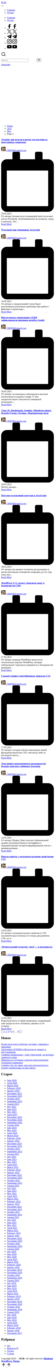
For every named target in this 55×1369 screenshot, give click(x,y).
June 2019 (12, 1286)
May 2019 (12, 1288)
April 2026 (12, 1083)
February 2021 (14, 1233)
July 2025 (11, 1106)
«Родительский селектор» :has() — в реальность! (27, 947)
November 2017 (14, 1333)
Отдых (10, 1351)
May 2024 (12, 1130)
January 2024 (13, 1141)
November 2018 (14, 1304)
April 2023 (12, 1164)
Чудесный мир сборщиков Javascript (20, 230)
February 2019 (14, 1296)
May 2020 (12, 1257)
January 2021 (13, 1236)
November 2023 (14, 1146)
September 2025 (14, 1101)
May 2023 (12, 1162)
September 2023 (14, 1151)
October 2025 (13, 1099)
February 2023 (14, 1170)
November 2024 (14, 1120)
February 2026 (14, 1088)
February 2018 (14, 1328)
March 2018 (12, 1325)
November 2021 (14, 1209)
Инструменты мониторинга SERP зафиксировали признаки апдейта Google (22, 318)
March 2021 (12, 1230)
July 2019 (11, 1283)
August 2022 (13, 1185)
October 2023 (13, 1149)
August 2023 (13, 1154)
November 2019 (14, 1272)
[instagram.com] (12, 43)
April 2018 (12, 1322)
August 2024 (13, 1125)
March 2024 (12, 1135)
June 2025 (12, 1109)
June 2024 (12, 1127)
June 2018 (12, 1317)
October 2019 (13, 1275)
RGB (3, 2)
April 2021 (12, 1228)
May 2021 (12, 1225)
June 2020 (12, 1254)
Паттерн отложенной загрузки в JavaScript (23, 495)
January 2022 (13, 1204)
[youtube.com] (12, 48)
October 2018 (13, 1307)
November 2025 (14, 1096)
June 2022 (12, 1191)
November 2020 (14, 1241)
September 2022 (14, 1183)
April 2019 (12, 1291)
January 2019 (13, 1299)
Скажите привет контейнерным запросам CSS (25, 676)
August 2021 (13, 1217)
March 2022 (12, 1199)
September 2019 (14, 1278)
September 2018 (14, 1309)
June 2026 (12, 1080)
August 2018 (13, 1312)
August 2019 (13, 1280)
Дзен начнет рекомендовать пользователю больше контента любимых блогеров (23, 764)
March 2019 (12, 1293)
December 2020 (14, 1238)
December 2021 (14, 1207)
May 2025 (12, 1112)
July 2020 (11, 1251)
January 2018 (13, 1330)
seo (8, 1345)
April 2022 (12, 1196)
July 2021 (11, 1220)
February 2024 (14, 1138)
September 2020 (14, 1246)
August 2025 (13, 1104)
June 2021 (12, 1222)
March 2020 (12, 1262)
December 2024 (14, 1117)
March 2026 (12, 1085)
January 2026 (13, 1091)
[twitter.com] (12, 33)
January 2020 (13, 1267)
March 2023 (12, 1167)
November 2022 (14, 1178)
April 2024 (12, 1133)
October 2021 (13, 1212)
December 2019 (14, 1270)
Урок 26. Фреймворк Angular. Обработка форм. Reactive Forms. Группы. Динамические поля (26, 411)
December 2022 (14, 1175)
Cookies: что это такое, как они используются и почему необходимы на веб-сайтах (24, 1066)
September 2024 (14, 1122)
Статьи (10, 1353)
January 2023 (13, 1172)
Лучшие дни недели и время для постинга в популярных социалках (24, 140)
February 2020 (14, 1264)
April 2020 (12, 1259)
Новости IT (12, 1348)
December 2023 (14, 1143)
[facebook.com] (12, 28)
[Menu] (2, 5)
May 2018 (12, 1320)
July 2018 (11, 1315)
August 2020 (13, 1249)
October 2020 (13, 1243)
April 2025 (12, 1114)
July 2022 (11, 1188)
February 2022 (14, 1201)
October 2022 (13, 1180)
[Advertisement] (27, 94)
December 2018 (14, 1301)
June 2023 (12, 1159)
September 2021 (14, 1214)
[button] (32, 60)
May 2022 (12, 1193)
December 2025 (14, 1093)
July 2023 (11, 1156)
